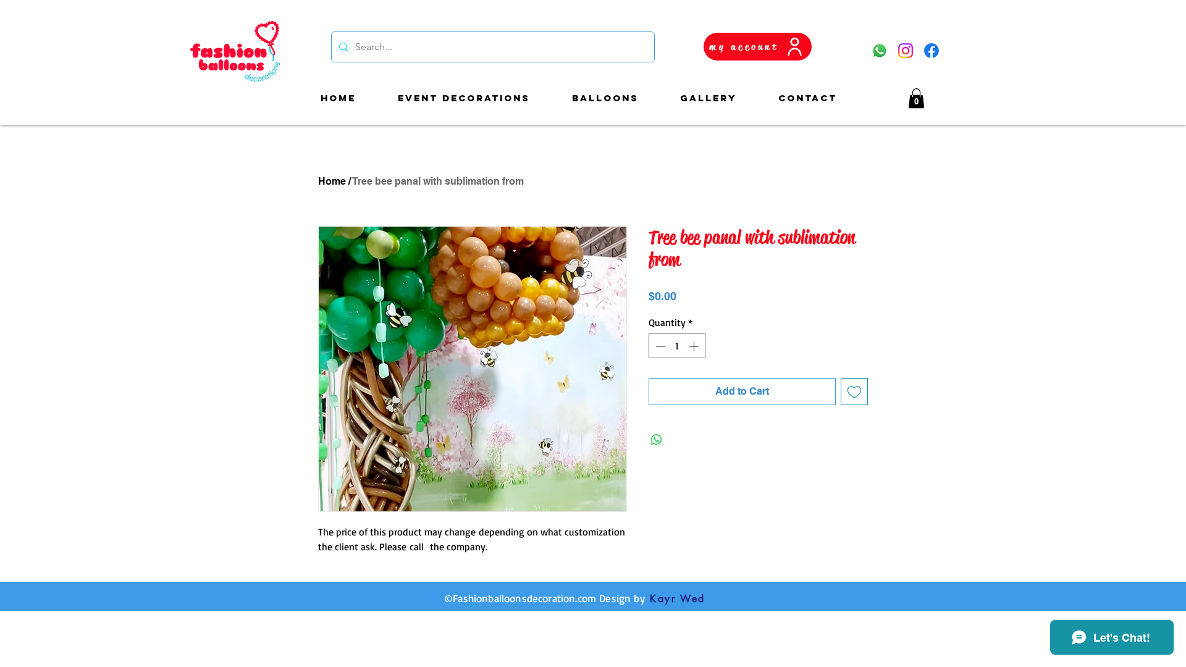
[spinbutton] (677, 346)
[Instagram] (905, 51)
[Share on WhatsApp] (656, 439)
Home (332, 181)
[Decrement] (659, 346)
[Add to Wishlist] (854, 391)
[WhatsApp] (880, 51)
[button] (916, 98)
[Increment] (695, 346)
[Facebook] (931, 51)
